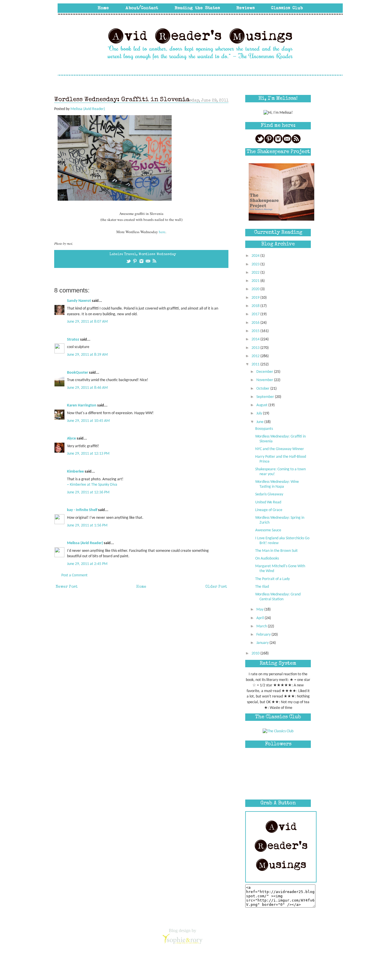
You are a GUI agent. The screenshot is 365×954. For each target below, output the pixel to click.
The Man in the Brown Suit (276, 551)
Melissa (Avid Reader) (85, 543)
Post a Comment (74, 575)
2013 (256, 348)
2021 (256, 281)
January (262, 643)
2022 (256, 272)
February (263, 634)
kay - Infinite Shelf (82, 510)
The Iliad (262, 587)
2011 (256, 364)
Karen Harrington (81, 405)
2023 (256, 264)
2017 (256, 314)
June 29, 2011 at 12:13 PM (88, 453)
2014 (256, 339)
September (265, 397)
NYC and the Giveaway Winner (279, 449)
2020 (256, 289)
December (265, 372)
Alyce (71, 438)
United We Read (268, 502)
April (260, 618)
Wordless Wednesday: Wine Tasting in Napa (277, 484)
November (265, 380)
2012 (256, 356)
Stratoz (73, 339)
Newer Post (67, 587)
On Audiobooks (267, 558)
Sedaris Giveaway (269, 494)
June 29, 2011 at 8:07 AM (87, 322)
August (262, 405)
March (262, 626)
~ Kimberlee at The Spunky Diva (92, 485)
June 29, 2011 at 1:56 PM (87, 525)
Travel (130, 254)
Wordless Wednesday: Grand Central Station (278, 596)
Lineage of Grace (268, 510)
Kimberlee (75, 471)
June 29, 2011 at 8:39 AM (87, 355)
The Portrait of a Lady (272, 579)
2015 (256, 331)
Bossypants (264, 429)
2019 (256, 298)
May (260, 609)
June (260, 422)
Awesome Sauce (268, 530)
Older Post (216, 587)
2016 (256, 323)
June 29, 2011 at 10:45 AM (88, 421)
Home (141, 587)
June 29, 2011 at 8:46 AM (87, 388)
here (162, 231)
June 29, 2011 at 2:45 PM (87, 564)
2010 (256, 653)
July (259, 413)
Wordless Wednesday (157, 254)
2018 (256, 306)
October (263, 389)
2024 (256, 256)
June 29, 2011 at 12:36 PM (88, 492)
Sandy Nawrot (79, 301)
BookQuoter (77, 373)
